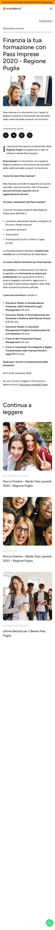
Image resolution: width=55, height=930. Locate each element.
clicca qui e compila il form (33, 384)
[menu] (51, 9)
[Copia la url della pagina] (6, 135)
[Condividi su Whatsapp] (21, 135)
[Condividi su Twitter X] (14, 135)
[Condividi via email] (30, 135)
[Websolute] (12, 8)
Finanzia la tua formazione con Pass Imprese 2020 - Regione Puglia (24, 54)
